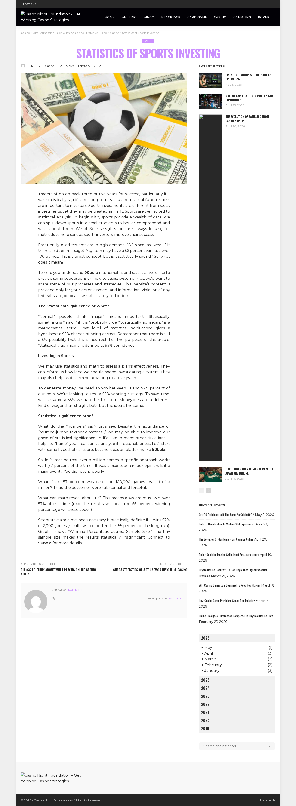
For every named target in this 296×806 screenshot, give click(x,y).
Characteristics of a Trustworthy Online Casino (150, 569)
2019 (205, 728)
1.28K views (66, 65)
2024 (205, 688)
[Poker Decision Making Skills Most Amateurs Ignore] (210, 474)
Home (109, 17)
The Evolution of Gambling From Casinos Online (247, 118)
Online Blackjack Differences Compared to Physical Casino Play (236, 615)
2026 (205, 638)
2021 (205, 712)
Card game (197, 17)
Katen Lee (34, 66)
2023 (205, 696)
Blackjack (170, 17)
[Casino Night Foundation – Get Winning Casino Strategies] (55, 778)
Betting (128, 17)
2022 (205, 704)
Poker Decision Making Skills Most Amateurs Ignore (249, 471)
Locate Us (29, 4)
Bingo (148, 17)
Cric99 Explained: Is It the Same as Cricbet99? (248, 77)
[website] (53, 598)
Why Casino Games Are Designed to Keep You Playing (229, 585)
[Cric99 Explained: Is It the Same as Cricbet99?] (210, 80)
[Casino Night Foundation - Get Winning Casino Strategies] (55, 17)
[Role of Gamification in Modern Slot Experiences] (210, 101)
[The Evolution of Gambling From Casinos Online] (210, 287)
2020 (205, 720)
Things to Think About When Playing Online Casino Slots (58, 571)
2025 (205, 680)
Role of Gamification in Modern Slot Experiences (249, 97)
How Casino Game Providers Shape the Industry (227, 600)
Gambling (242, 17)
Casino (220, 17)
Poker (263, 17)
